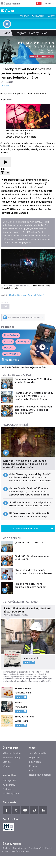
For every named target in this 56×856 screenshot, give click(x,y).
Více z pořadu (12, 538)
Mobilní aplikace (11, 793)
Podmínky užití (36, 848)
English (48, 848)
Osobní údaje (19, 848)
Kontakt (33, 770)
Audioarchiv (38, 16)
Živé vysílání (10, 353)
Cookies (6, 848)
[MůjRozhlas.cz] (5, 99)
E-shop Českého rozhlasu (20, 602)
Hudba (5, 33)
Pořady (34, 33)
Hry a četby (10, 335)
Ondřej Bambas (17, 295)
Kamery (51, 16)
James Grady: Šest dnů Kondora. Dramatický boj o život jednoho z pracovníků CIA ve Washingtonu (29, 491)
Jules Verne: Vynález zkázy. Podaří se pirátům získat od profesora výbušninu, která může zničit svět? (30, 477)
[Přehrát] (5, 162)
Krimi (6, 341)
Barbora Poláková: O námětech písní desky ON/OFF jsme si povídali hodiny (33, 409)
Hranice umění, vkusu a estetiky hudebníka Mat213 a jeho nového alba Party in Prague (34, 396)
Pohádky (22, 341)
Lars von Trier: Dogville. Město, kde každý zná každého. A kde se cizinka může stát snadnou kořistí (25, 463)
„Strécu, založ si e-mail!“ (30, 542)
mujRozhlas (7, 326)
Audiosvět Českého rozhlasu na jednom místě (23, 367)
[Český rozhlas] (10, 3)
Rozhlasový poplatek (40, 774)
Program (24, 16)
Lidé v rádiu (35, 762)
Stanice (7, 762)
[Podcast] (2, 173)
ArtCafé (5, 85)
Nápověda (34, 757)
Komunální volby (11, 757)
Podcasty (8, 789)
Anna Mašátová (36, 295)
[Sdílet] (7, 173)
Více (46, 33)
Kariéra (33, 766)
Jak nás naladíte (37, 753)
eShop (6, 766)
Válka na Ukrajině (12, 753)
